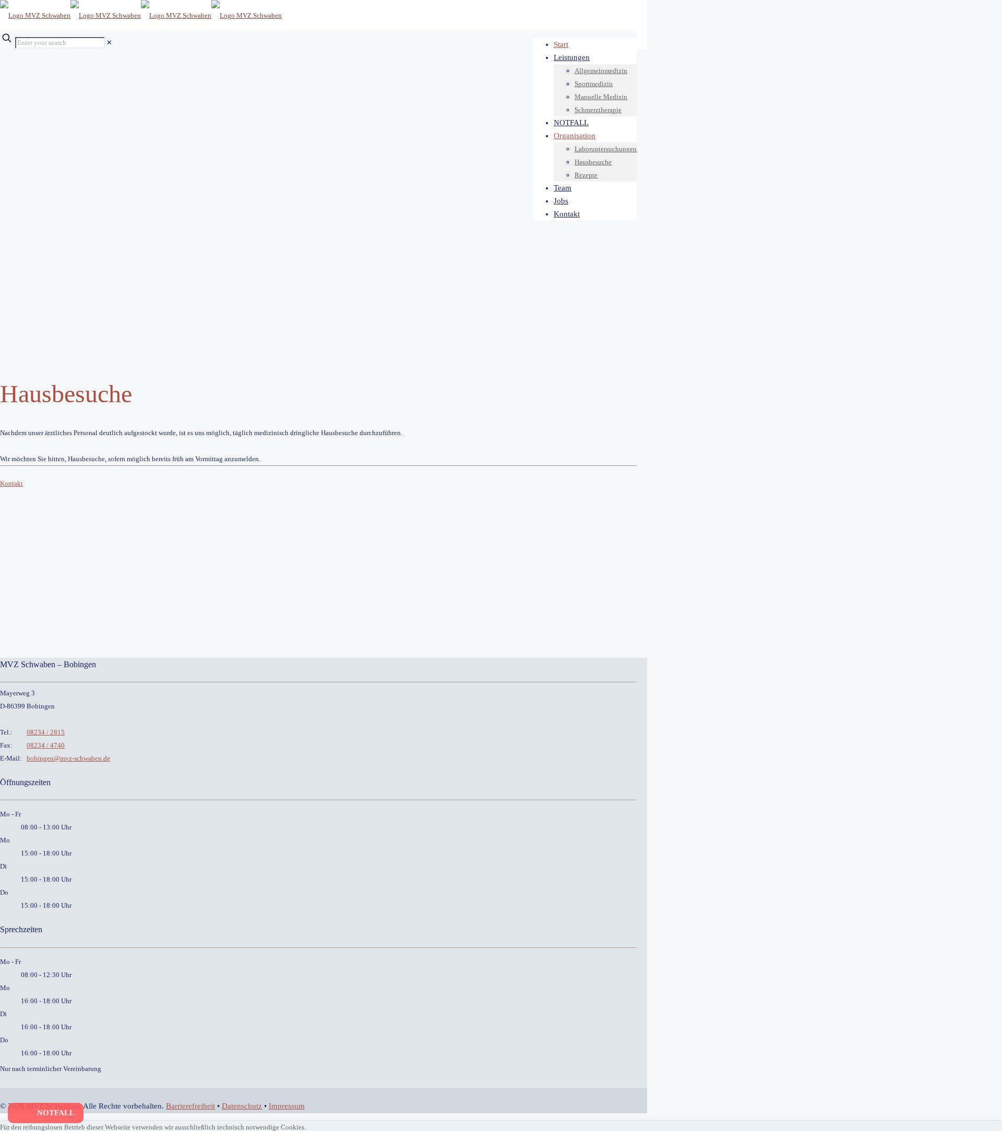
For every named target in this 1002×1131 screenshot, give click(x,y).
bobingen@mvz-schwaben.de (68, 758)
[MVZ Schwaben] (141, 15)
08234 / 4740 (46, 745)
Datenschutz (242, 1106)
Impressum (287, 1106)
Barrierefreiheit (190, 1106)
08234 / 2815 (46, 732)
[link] (109, 42)
